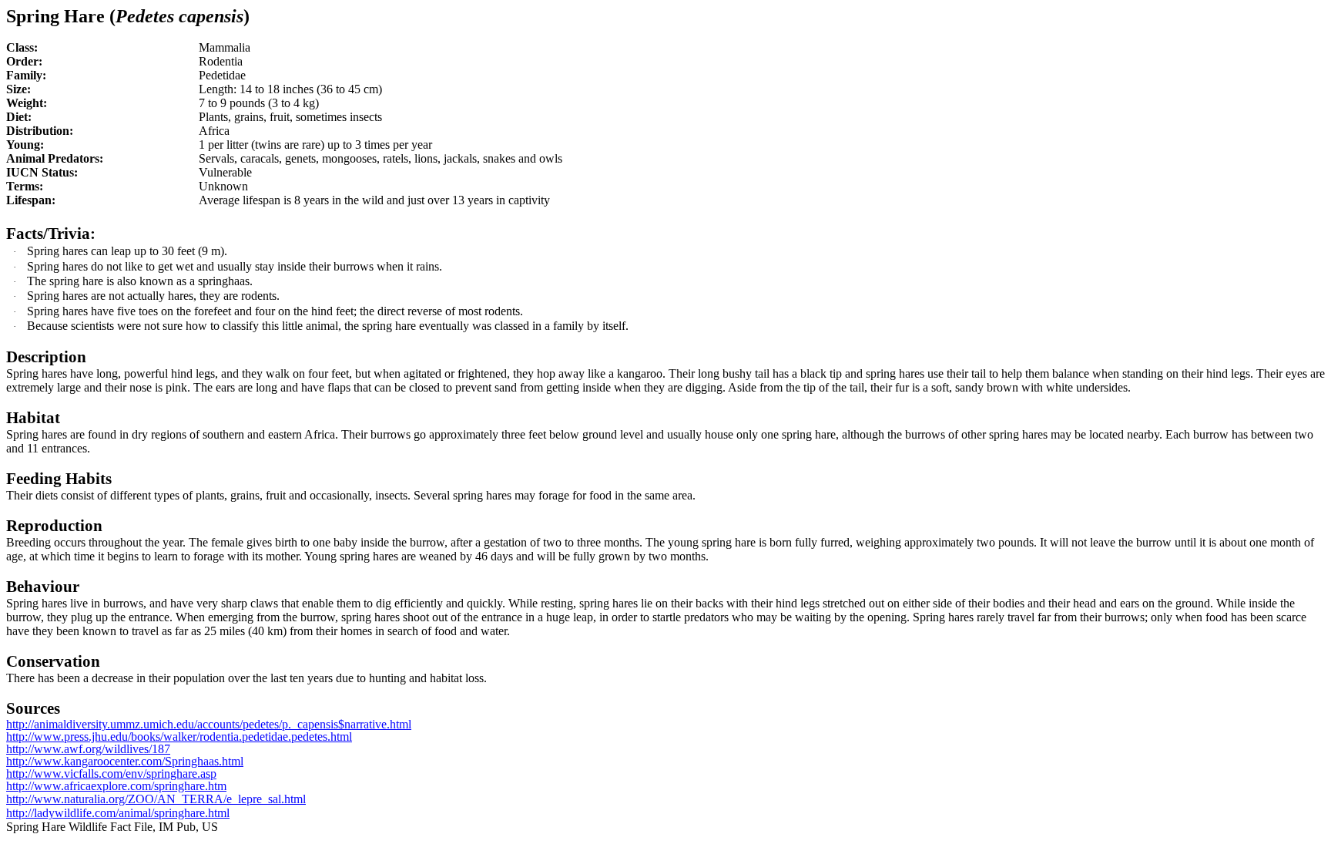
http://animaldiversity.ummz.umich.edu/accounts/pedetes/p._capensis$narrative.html (208, 724)
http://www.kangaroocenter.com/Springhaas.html (124, 761)
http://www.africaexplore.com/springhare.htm (116, 785)
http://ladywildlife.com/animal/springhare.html (118, 812)
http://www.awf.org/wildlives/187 (88, 748)
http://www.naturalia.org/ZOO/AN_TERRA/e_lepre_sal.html (156, 799)
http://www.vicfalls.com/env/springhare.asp (111, 773)
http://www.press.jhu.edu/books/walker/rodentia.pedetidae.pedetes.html (179, 736)
